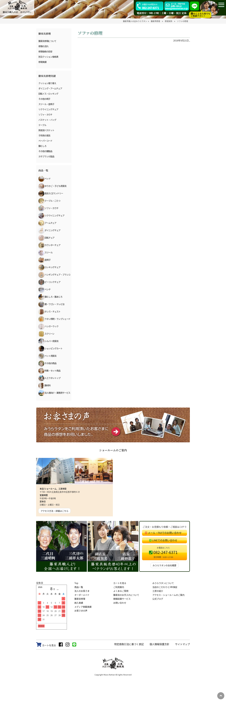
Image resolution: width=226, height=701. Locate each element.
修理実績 (42, 61)
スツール (48, 252)
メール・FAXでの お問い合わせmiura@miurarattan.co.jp (176, 6)
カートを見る (119, 583)
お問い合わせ (119, 602)
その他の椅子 (44, 98)
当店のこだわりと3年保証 (164, 587)
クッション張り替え (47, 83)
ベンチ (47, 289)
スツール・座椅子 (46, 104)
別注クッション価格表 (48, 56)
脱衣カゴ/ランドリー (53, 193)
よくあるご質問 (120, 590)
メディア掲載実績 (82, 606)
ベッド (47, 178)
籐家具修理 (79, 598)
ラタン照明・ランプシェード (57, 318)
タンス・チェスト (52, 311)
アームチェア (50, 222)
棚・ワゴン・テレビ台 (54, 304)
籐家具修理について (47, 40)
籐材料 (47, 385)
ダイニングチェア (52, 230)
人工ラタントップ (52, 377)
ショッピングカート (53, 348)
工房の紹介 (157, 590)
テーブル (42, 124)
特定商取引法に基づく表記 (129, 644)
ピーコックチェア (52, 281)
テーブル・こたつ (52, 200)
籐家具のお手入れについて (126, 594)
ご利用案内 (118, 587)
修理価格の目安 (45, 51)
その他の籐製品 (45, 151)
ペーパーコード (45, 140)
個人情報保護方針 (159, 644)
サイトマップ (182, 644)
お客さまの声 (80, 610)
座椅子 (47, 259)
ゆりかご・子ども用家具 (55, 185)
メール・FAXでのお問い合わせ (165, 533)
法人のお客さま (81, 590)
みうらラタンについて (163, 583)
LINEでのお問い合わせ (164, 540)
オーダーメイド (81, 594)
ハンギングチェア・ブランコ (57, 274)
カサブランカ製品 (46, 156)
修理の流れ (43, 46)
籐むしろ (42, 145)
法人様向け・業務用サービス (57, 392)
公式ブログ (157, 598)
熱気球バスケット (46, 130)
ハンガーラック (51, 326)
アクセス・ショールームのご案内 (168, 594)
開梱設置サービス (122, 598)
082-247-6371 (150, 6)
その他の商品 (50, 363)
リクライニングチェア (48, 109)
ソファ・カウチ (45, 114)
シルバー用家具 (51, 340)
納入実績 (78, 602)
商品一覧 (78, 587)
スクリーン (49, 333)
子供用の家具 (44, 135)
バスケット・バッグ (47, 119)
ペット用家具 (50, 355)
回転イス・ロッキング (48, 93)
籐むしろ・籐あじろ (53, 296)
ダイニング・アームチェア (50, 88)
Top (76, 583)
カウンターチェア (52, 244)
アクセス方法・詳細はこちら (54, 510)
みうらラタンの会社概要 (164, 565)
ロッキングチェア (52, 267)
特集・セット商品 (52, 370)
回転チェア (49, 237)
